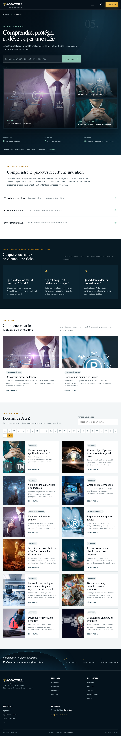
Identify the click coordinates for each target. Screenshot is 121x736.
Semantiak (68, 710)
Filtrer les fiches (86, 417)
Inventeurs (19, 150)
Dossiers (51, 150)
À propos (6, 711)
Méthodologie (92, 694)
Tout (10, 435)
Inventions (8, 150)
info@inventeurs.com (59, 715)
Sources (90, 698)
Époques (90, 686)
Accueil (6, 14)
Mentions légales (9, 718)
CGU (4, 722)
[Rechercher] (101, 4)
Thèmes (90, 690)
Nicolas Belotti (68, 733)
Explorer (112, 5)
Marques (41, 150)
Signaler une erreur (10, 714)
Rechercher (71, 59)
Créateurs (31, 150)
